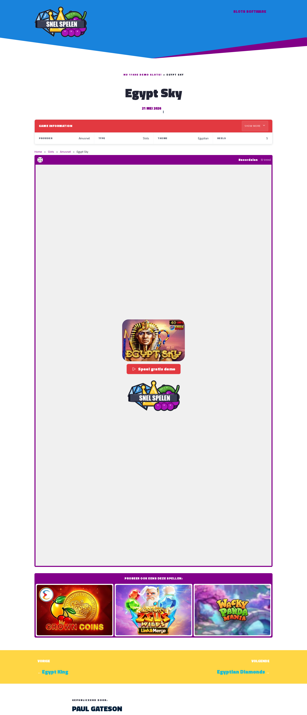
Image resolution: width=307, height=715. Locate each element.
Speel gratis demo (156, 369)
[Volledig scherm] (40, 160)
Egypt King (55, 672)
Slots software (249, 11)
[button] (153, 340)
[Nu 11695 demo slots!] (60, 21)
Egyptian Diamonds (241, 672)
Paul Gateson (97, 708)
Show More (253, 126)
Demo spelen (74, 610)
